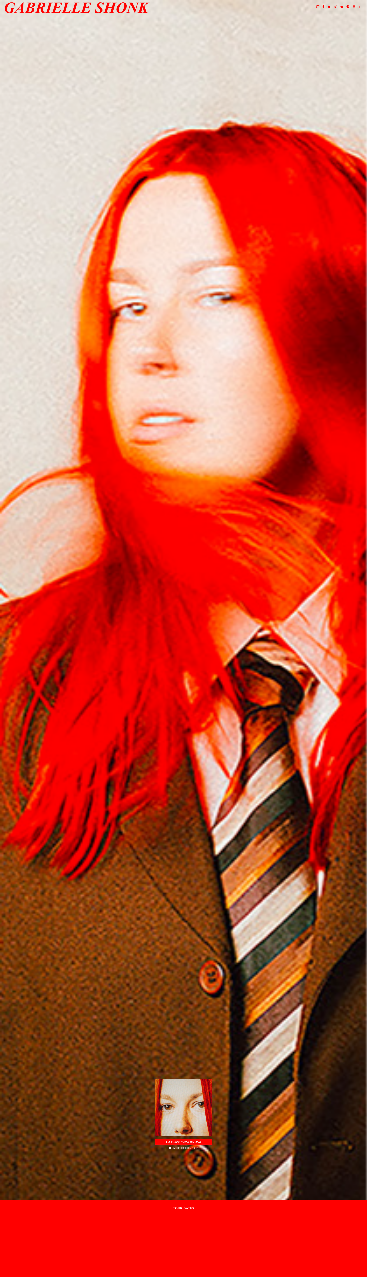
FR (361, 7)
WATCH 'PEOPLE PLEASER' (184, 1148)
